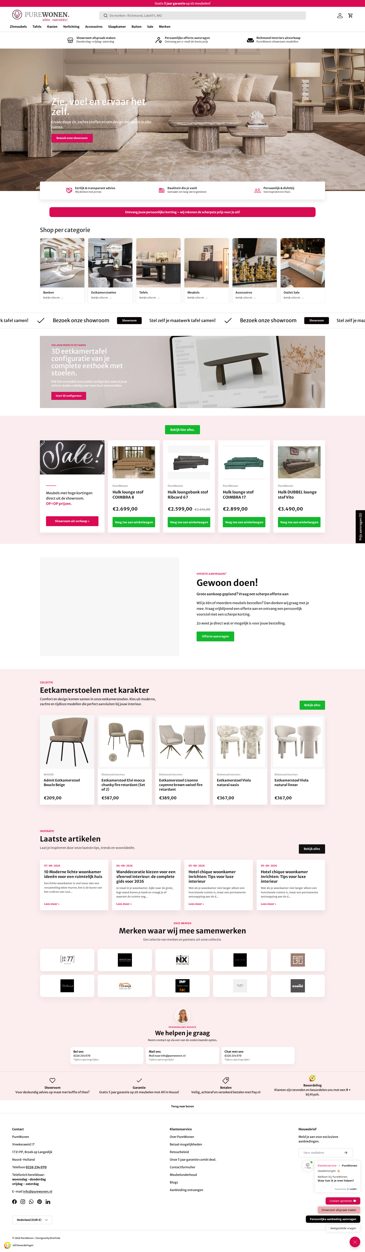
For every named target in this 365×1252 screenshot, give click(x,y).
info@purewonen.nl (37, 1191)
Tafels (37, 26)
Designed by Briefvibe (48, 1238)
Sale (150, 26)
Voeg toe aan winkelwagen (134, 522)
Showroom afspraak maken (96, 38)
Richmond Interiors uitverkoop (278, 38)
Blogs (174, 1182)
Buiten (136, 26)
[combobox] (202, 15)
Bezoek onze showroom (211, 320)
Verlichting (71, 26)
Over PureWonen (182, 1137)
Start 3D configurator (69, 395)
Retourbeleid (179, 1152)
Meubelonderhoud (183, 1175)
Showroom (72, 320)
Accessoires (93, 26)
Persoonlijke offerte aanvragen (187, 38)
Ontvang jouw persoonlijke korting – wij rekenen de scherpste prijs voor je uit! (182, 212)
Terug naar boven (182, 1106)
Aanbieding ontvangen (186, 1190)
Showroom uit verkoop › (72, 521)
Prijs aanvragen (360, 526)
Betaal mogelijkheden (186, 1144)
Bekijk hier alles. (182, 430)
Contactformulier (182, 1167)
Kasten (52, 26)
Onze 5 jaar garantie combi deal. (193, 1159)
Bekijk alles (312, 705)
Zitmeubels (18, 26)
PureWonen (27, 1238)
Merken (164, 26)
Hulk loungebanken (106, 141)
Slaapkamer (117, 26)
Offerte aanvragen (215, 636)
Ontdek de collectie (68, 141)
